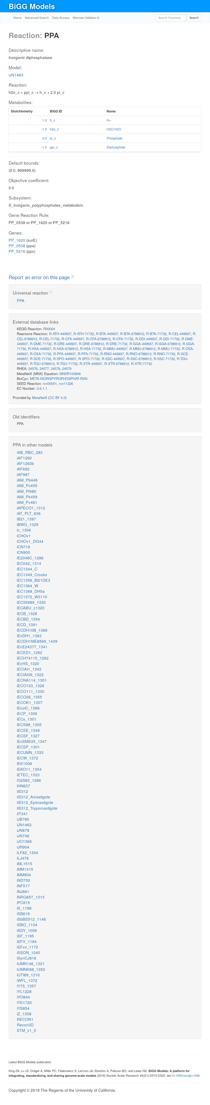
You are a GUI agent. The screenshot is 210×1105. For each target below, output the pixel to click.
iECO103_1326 (30, 685)
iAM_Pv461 (27, 502)
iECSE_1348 (28, 730)
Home (17, 17)
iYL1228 (24, 991)
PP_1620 (17, 240)
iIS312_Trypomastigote (37, 808)
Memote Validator (85, 17)
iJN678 (23, 830)
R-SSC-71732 (164, 358)
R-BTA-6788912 (132, 333)
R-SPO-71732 (89, 358)
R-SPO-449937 (64, 358)
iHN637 (23, 785)
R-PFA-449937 (64, 353)
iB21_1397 (26, 518)
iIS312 (22, 791)
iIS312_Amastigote (33, 796)
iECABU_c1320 (31, 607)
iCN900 (23, 552)
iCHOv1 (24, 535)
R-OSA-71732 (40, 353)
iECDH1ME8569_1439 (37, 641)
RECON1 (25, 1019)
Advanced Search (37, 17)
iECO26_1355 (29, 696)
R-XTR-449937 (91, 363)
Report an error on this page (40, 277)
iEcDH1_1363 (29, 635)
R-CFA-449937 (73, 338)
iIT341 (22, 813)
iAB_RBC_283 (30, 452)
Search (194, 18)
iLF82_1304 (27, 852)
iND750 (23, 880)
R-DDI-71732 (169, 338)
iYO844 (23, 997)
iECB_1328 (27, 613)
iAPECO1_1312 (31, 507)
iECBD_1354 (28, 619)
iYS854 (23, 1008)
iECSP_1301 (28, 746)
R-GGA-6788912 (167, 343)
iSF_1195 (25, 935)
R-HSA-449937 (39, 348)
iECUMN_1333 (30, 752)
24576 (33, 368)
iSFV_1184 (27, 941)
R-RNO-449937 (112, 353)
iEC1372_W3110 (32, 596)
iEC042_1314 (29, 563)
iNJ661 (23, 891)
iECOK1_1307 (29, 702)
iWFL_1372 (27, 980)
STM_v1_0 (26, 1030)
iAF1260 (24, 457)
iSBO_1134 (27, 924)
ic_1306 (24, 530)
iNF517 (23, 885)
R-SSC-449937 (113, 358)
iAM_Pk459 (27, 496)
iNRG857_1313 (31, 897)
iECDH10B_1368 (32, 630)
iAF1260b (25, 463)
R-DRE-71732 (116, 343)
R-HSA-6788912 (65, 348)
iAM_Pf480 (26, 491)
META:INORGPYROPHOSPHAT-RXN (58, 378)
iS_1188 (24, 908)
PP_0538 (17, 245)
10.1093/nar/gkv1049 (185, 1075)
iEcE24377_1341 (32, 646)
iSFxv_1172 (27, 947)
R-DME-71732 (41, 343)
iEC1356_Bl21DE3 (33, 580)
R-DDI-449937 (146, 338)
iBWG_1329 (27, 524)
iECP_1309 (27, 713)
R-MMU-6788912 (142, 348)
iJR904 (23, 847)
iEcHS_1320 (28, 663)
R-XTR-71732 (141, 363)
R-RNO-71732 (164, 353)
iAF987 (23, 474)
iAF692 (23, 468)
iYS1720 (24, 1002)
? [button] (72, 276)
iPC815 (23, 902)
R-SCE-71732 (40, 358)
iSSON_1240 (28, 952)
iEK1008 (24, 763)
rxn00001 (50, 383)
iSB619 (23, 913)
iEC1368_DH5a (31, 591)
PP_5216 (17, 251)
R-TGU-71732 (67, 363)
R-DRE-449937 (65, 343)
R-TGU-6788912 (42, 363)
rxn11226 (66, 383)
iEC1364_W (27, 585)
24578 (55, 368)
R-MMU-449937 (115, 348)
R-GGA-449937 (141, 343)
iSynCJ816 (26, 958)
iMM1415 (25, 869)
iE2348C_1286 (30, 557)
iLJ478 (23, 858)
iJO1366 (24, 841)
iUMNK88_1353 (31, 969)
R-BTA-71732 (156, 333)
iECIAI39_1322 (30, 674)
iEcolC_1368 (28, 708)
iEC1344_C (27, 568)
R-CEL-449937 (180, 333)
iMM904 (24, 874)
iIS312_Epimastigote (35, 802)
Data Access (61, 17)
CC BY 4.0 (57, 397)
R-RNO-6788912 (138, 353)
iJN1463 (16, 74)
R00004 (49, 328)
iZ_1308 (24, 1013)
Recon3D (25, 1024)
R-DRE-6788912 (91, 343)
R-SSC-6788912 (139, 358)
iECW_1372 (27, 757)
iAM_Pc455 (27, 485)
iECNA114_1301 (32, 680)
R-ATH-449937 (60, 333)
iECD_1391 (27, 624)
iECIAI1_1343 (29, 669)
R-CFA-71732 (123, 338)
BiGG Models (32, 6)
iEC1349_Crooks (32, 574)
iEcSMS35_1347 (32, 741)
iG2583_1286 (29, 780)
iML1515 (24, 863)
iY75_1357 (26, 985)
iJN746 (23, 835)
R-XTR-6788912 (116, 363)
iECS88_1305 (29, 724)
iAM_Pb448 (27, 480)
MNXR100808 (70, 373)
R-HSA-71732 (90, 348)
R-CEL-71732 (49, 338)
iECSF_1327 (28, 735)
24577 (44, 368)
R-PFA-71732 (88, 353)
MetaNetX (39, 397)
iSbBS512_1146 (31, 919)
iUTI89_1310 (28, 974)
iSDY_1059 (27, 930)
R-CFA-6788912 (98, 338)
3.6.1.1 (42, 388)
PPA (20, 300)
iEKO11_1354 (29, 769)
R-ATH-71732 (83, 333)
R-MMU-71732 (169, 348)
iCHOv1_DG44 (30, 541)
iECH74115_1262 (33, 658)
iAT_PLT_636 (29, 513)
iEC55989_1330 (31, 602)
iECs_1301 (27, 719)
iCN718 (23, 546)
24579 (66, 368)
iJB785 (23, 819)
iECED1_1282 (29, 652)
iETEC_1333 (28, 774)
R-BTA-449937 (107, 333)
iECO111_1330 (30, 691)
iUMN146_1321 (31, 963)
